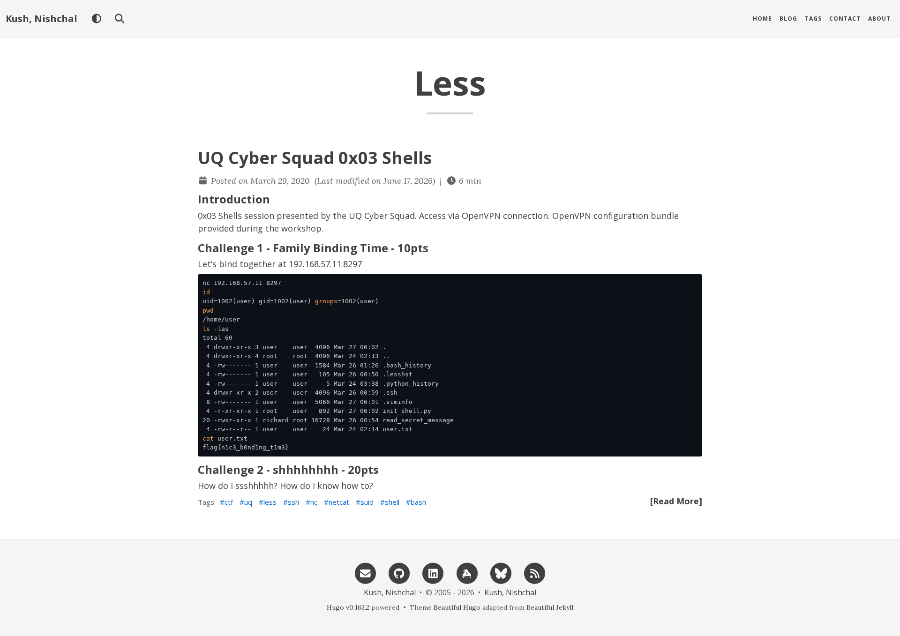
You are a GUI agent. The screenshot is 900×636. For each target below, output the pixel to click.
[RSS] (535, 572)
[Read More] (676, 501)
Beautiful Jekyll (549, 607)
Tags (813, 18)
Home (762, 18)
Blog (788, 18)
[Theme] (96, 18)
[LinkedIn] (433, 572)
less (270, 502)
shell (392, 502)
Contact (845, 18)
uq (248, 502)
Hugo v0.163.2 (348, 607)
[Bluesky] (501, 572)
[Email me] (365, 572)
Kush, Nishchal (41, 18)
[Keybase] (467, 572)
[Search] (119, 18)
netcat (339, 502)
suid (367, 502)
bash (418, 502)
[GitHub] (399, 572)
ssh (293, 502)
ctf (229, 502)
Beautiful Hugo (457, 607)
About (879, 18)
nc (313, 502)
